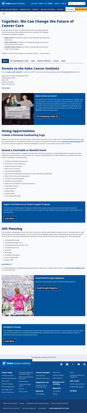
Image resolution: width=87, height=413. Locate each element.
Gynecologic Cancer (7, 389)
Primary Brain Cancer (7, 375)
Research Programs (58, 375)
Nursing (55, 394)
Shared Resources (58, 378)
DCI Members (49, 3)
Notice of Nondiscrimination (59, 403)
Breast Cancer (6, 381)
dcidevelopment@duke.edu (75, 268)
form (37, 110)
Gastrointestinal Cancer (8, 386)
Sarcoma (21, 389)
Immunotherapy (40, 375)
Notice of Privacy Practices (10, 408)
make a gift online (13, 72)
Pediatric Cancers (23, 381)
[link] (70, 72)
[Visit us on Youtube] (79, 366)
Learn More (9, 218)
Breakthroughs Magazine (77, 387)
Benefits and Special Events (77, 384)
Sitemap (21, 403)
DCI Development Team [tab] (19, 61)
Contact (57, 3)
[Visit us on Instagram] (67, 366)
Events (41, 3)
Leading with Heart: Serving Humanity (36, 403)
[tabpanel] (43, 206)
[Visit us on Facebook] (61, 366)
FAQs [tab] (33, 61)
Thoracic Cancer (23, 391)
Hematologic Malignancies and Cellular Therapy (26, 373)
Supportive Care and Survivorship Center (41, 386)
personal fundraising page (71, 141)
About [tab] (5, 61)
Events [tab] (56, 61)
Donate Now (6, 88)
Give (63, 3)
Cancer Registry (40, 394)
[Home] (3, 13)
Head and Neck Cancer (8, 392)
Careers (72, 372)
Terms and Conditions (28, 408)
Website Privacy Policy (9, 403)
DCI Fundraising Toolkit (46, 116)
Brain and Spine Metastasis (9, 378)
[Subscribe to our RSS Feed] (84, 366)
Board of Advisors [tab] (44, 61)
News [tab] (63, 61)
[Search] (76, 3)
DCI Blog (34, 3)
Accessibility (41, 408)
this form (66, 72)
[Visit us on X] (73, 366)
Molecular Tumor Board (42, 378)
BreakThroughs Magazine (47, 288)
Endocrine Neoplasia (7, 384)
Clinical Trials (56, 372)
